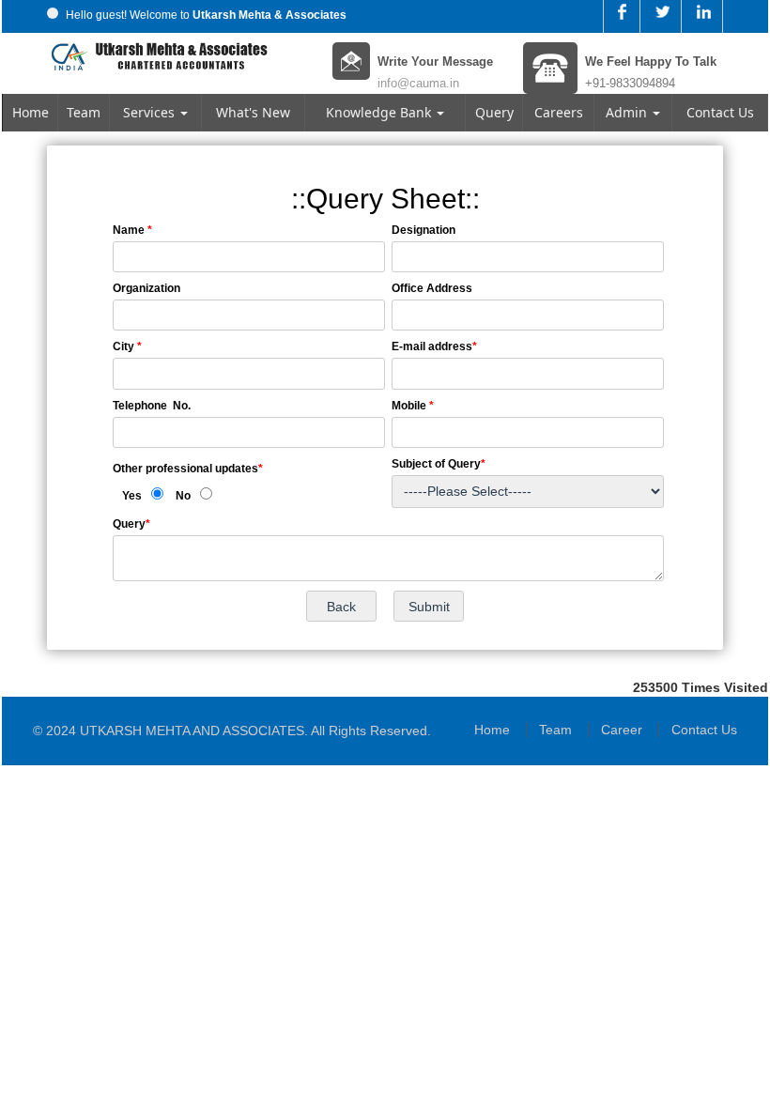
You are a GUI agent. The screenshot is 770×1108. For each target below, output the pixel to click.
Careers (558, 112)
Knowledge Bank (380, 112)
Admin (628, 112)
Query (494, 112)
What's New (253, 112)
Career (621, 729)
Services (150, 112)
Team (83, 112)
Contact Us (720, 112)
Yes (132, 495)
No (183, 495)
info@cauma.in (418, 83)
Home (30, 112)
